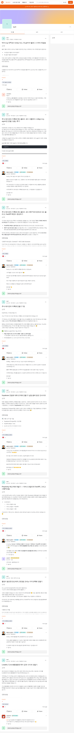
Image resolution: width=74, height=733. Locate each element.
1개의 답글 (4, 85)
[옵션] (70, 26)
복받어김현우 (9, 172)
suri (7, 37)
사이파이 (8, 94)
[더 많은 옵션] (46, 94)
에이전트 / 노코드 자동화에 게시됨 (18, 115)
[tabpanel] (37, 383)
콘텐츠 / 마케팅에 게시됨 (15, 39)
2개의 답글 (44, 531)
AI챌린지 (24, 3)
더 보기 (4, 77)
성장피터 (8, 715)
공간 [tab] (62, 32)
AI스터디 (8, 2)
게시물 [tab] (12, 32)
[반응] (3, 163)
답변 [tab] (37, 32)
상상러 (8, 558)
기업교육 (31, 3)
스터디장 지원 (16, 3)
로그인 (64, 2)
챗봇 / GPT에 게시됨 (15, 578)
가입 (70, 2)
